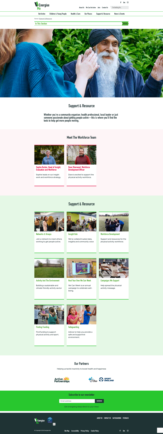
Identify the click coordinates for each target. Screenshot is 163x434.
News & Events (119, 14)
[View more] (49, 165)
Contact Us (105, 8)
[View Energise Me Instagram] (128, 2)
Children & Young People (58, 14)
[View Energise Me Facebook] (121, 2)
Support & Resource (103, 14)
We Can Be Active (91, 8)
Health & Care (75, 14)
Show (125, 23)
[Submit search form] (127, 8)
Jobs (99, 8)
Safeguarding (116, 418)
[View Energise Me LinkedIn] (124, 2)
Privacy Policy (85, 431)
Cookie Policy (95, 431)
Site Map (66, 431)
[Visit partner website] (62, 379)
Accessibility (75, 431)
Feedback (126, 418)
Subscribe (99, 401)
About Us (81, 8)
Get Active (41, 14)
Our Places (88, 14)
